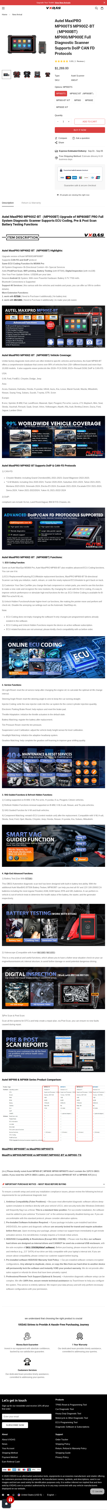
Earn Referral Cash (11, 1462)
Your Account (8, 1448)
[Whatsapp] (13, 1495)
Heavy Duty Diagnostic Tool (68, 1413)
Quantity (59, 115)
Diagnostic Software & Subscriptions (72, 1427)
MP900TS (61, 93)
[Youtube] (8, 1495)
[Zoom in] (47, 24)
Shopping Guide (63, 1453)
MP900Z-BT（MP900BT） (82, 93)
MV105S (50, 952)
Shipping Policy (62, 1444)
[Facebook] (3, 1495)
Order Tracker (61, 1439)
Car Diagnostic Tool (64, 1409)
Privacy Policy (62, 1457)
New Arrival (17, 14)
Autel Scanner (77, 76)
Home (4, 14)
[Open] (6, 1503)
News (4, 1444)
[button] (102, 8)
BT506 (17, 296)
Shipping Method (10, 1453)
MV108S (18, 300)
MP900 (77, 100)
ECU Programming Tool (66, 1422)
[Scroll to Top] (102, 1496)
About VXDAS (8, 1439)
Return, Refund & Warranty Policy (71, 1448)
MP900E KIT (62, 107)
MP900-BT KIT (63, 100)
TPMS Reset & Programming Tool (71, 1405)
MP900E (89, 100)
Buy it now (80, 130)
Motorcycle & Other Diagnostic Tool (71, 1418)
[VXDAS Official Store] (53, 8)
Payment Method (10, 1457)
